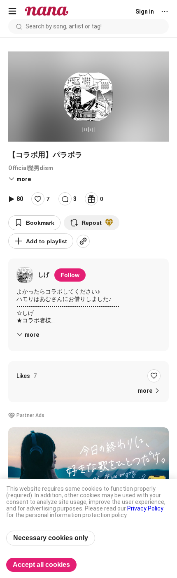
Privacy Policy (145, 508)
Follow (70, 275)
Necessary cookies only (50, 537)
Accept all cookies (41, 564)
